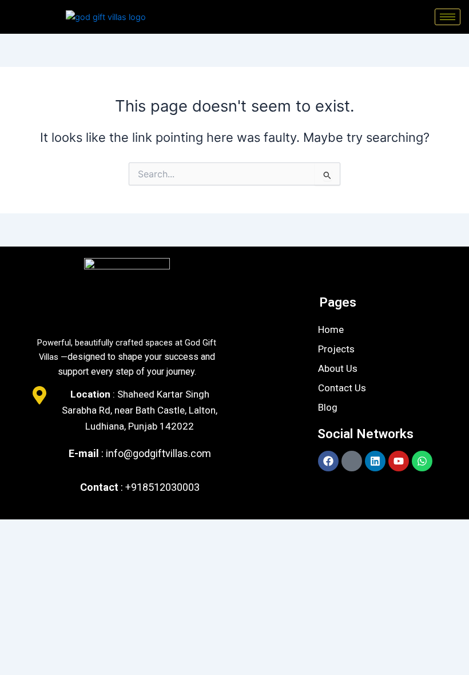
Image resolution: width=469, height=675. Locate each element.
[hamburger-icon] (447, 17)
